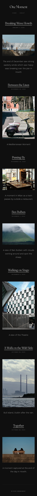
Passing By (18, 157)
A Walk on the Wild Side (18, 348)
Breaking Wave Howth (18, 23)
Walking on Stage (18, 270)
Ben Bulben (18, 212)
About (22, 13)
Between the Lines (18, 85)
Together (18, 425)
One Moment (18, 6)
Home (14, 13)
